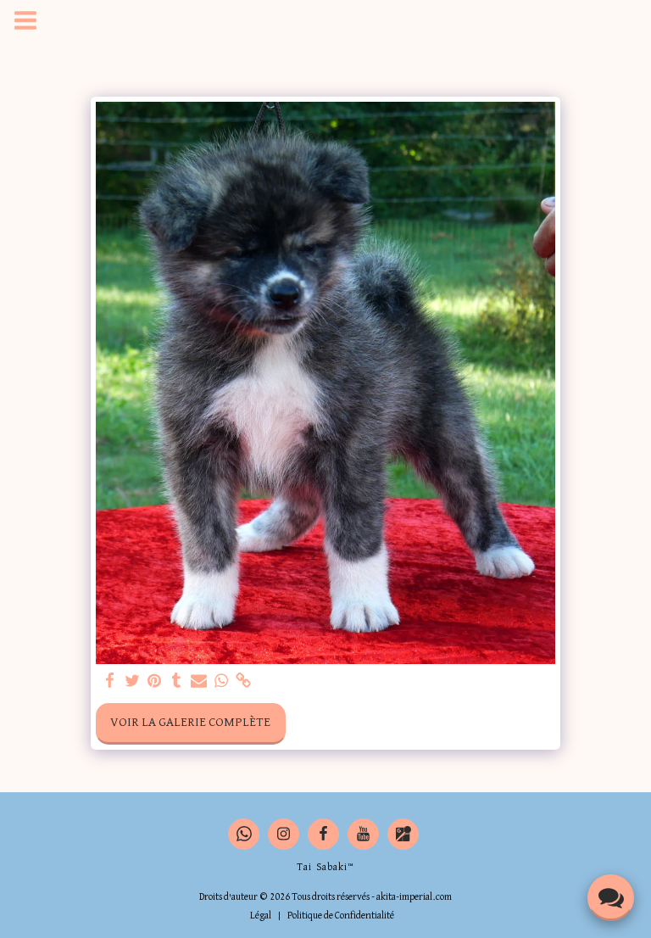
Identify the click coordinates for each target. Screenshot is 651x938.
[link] (244, 681)
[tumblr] (177, 681)
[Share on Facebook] (110, 681)
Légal (260, 916)
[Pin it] (155, 681)
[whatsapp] (222, 681)
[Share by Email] (199, 681)
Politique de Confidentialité (340, 916)
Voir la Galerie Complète (190, 722)
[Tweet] (133, 681)
